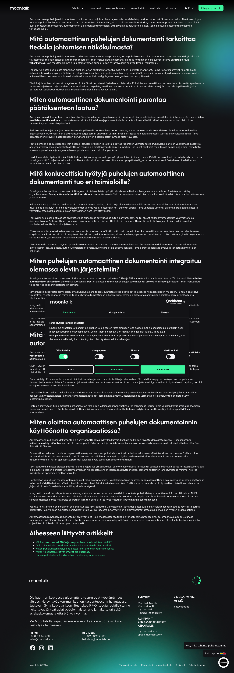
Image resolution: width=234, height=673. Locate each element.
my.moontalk (145, 609)
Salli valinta (117, 369)
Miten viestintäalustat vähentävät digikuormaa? (63, 551)
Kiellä (71, 369)
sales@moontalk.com (41, 639)
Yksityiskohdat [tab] (117, 312)
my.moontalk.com (148, 631)
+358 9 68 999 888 (94, 636)
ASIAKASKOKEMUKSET (152, 622)
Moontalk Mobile (147, 603)
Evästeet (180, 665)
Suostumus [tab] (69, 312)
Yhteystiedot (181, 606)
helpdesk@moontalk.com (97, 639)
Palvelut (144, 597)
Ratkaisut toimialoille (150, 612)
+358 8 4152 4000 (40, 636)
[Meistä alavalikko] (176, 8)
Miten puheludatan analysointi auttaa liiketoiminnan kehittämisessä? (75, 548)
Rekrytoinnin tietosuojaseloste (156, 665)
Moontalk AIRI (146, 606)
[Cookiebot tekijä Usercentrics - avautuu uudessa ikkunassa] (171, 301)
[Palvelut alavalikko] (83, 8)
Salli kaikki (163, 369)
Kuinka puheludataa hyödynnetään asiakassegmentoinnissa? (70, 554)
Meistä (178, 601)
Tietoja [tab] (165, 312)
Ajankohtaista (184, 597)
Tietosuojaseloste (128, 665)
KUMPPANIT (145, 618)
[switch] (99, 356)
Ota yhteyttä (208, 8)
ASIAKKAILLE (146, 625)
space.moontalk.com (150, 634)
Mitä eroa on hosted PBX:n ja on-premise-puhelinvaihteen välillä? (74, 542)
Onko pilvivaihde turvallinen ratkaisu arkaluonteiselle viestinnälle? (73, 545)
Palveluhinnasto (197, 665)
